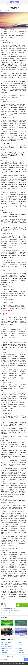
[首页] (14, 2)
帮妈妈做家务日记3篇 (6, 648)
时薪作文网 (12, 663)
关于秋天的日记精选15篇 (6, 646)
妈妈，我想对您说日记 (6, 644)
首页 (12, 4)
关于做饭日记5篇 (18, 648)
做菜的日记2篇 (18, 642)
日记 (21, 4)
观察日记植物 (4, 652)
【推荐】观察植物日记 (19, 652)
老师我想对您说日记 (19, 650)
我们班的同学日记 (5, 650)
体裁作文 (17, 4)
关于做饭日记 (17, 646)
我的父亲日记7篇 (18, 644)
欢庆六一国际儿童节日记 (6, 642)
